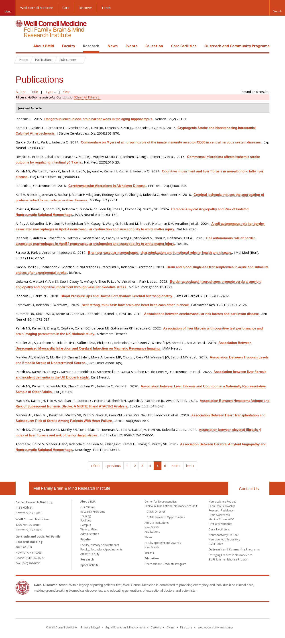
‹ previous (113, 465)
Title (34, 91)
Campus (85, 525)
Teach (106, 7)
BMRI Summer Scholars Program (229, 559)
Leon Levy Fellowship (222, 506)
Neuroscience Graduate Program (165, 564)
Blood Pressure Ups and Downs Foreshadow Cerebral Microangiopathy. (117, 296)
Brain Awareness (219, 515)
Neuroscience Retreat (222, 501)
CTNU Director (156, 511)
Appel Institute (89, 565)
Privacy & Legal (90, 627)
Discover (85, 7)
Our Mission (88, 507)
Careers (156, 627)
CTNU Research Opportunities (166, 517)
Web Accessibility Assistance (216, 627)
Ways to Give (88, 529)
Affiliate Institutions (157, 523)
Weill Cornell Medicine (36, 7)
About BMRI (43, 45)
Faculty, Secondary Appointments (101, 549)
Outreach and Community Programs (236, 45)
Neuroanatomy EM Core (224, 535)
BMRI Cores (216, 544)
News (113, 45)
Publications (152, 532)
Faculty (68, 45)
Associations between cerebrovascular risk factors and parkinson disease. (202, 314)
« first (95, 465)
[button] (277, 8)
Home (20, 46)
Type (49, 91)
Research (91, 45)
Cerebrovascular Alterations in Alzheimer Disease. (107, 186)
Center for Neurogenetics (161, 501)
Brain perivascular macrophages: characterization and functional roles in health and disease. (160, 252)
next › (176, 465)
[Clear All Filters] (86, 97)
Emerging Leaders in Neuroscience (230, 555)
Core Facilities (183, 45)
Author (21, 91)
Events (131, 45)
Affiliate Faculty (89, 554)
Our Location (22, 488)
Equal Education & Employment (125, 627)
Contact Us (249, 489)
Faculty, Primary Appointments (99, 545)
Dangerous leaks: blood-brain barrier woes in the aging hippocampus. (98, 119)
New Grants (152, 527)
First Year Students (220, 524)
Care (65, 7)
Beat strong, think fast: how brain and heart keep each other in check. (135, 305)
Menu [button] (7, 11)
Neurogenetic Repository (224, 539)
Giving (170, 627)
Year (66, 91)
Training (85, 516)
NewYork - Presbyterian (180, 611)
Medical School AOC (221, 519)
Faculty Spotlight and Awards (163, 543)
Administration (89, 534)
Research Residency (221, 510)
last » (190, 465)
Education (154, 45)
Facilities (85, 520)
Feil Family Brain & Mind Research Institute (71, 488)
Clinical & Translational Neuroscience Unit (171, 506)
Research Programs (92, 511)
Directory (186, 627)
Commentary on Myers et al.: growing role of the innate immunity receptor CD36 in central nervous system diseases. (171, 142)
